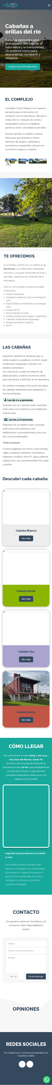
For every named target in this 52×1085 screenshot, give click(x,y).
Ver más (26, 538)
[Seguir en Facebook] (22, 1064)
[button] (46, 1079)
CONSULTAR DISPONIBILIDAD (22, 67)
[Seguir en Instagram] (29, 1064)
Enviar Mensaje (36, 976)
